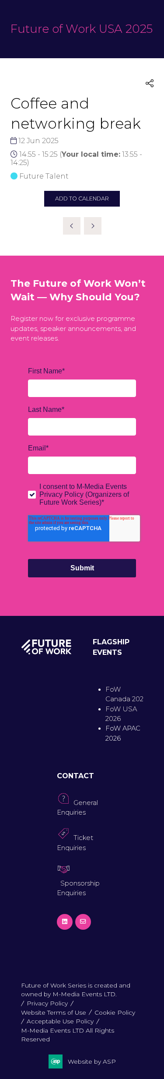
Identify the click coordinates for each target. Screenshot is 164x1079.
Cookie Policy (114, 1012)
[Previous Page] (71, 226)
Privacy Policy (47, 1003)
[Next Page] (92, 226)
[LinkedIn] (65, 922)
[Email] (83, 922)
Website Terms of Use (53, 1012)
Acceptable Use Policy (60, 1021)
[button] (150, 83)
